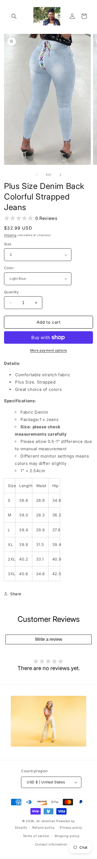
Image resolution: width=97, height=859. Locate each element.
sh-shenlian (46, 821)
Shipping (10, 235)
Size (8, 244)
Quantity (11, 292)
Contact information (51, 844)
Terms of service (36, 836)
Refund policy (43, 827)
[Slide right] (60, 175)
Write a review (48, 639)
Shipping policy (67, 836)
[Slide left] (37, 175)
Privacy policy (71, 827)
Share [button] (15, 593)
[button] (14, 16)
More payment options (48, 350)
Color (9, 268)
